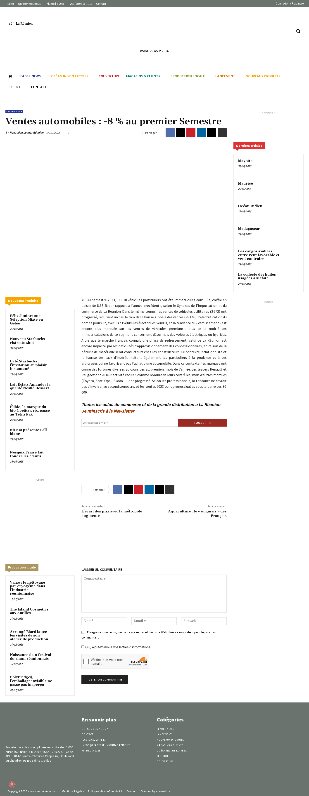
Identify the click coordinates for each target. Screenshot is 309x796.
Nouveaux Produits (23, 300)
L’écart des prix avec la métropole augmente (111, 513)
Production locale (22, 567)
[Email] (211, 132)
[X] (180, 132)
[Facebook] (272, 31)
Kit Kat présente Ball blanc (28, 432)
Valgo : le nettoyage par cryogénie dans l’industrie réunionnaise (27, 588)
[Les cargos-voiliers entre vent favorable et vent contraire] (291, 257)
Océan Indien (250, 206)
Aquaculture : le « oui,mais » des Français (197, 513)
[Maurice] (291, 189)
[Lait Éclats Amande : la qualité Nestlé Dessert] (62, 390)
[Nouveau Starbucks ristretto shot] (62, 344)
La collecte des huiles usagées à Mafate (257, 276)
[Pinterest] (190, 132)
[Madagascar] (291, 234)
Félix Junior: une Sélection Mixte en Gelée (26, 320)
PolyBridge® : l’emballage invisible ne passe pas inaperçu (31, 681)
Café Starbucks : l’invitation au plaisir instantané (28, 365)
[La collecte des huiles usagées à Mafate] (291, 280)
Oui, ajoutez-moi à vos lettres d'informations (117, 647)
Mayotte (245, 161)
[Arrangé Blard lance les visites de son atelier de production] (62, 637)
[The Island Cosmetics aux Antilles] (62, 614)
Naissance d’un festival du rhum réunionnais (30, 657)
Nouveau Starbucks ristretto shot (27, 341)
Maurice (245, 183)
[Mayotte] (291, 166)
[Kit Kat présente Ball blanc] (62, 435)
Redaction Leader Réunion (26, 132)
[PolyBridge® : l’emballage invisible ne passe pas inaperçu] (62, 682)
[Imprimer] (222, 132)
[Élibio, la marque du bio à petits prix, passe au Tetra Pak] (62, 412)
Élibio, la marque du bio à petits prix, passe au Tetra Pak (30, 411)
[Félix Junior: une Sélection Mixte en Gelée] (62, 321)
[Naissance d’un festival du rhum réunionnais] (62, 660)
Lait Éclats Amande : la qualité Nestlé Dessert (30, 387)
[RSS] (288, 31)
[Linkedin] (280, 31)
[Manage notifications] (11, 784)
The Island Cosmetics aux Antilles (29, 611)
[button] (298, 31)
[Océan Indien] (291, 211)
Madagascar (249, 229)
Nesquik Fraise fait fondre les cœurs (27, 454)
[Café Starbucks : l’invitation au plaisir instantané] (62, 366)
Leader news (14, 111)
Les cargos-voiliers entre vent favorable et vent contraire (258, 255)
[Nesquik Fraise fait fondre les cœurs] (62, 457)
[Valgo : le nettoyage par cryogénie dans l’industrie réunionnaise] (62, 588)
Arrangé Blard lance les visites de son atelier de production (29, 635)
